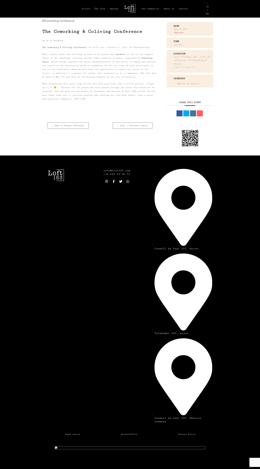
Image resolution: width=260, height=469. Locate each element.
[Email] (200, 113)
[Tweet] (186, 113)
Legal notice (72, 434)
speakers (120, 54)
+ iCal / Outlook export (132, 125)
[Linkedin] (193, 113)
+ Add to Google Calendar (68, 125)
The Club (99, 9)
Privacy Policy (186, 434)
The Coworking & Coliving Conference (64, 47)
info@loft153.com (116, 170)
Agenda (114, 9)
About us (169, 9)
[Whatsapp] (128, 181)
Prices (86, 9)
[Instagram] (106, 181)
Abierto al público (188, 83)
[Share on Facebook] (179, 113)
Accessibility (129, 434)
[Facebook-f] (113, 181)
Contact (183, 9)
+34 (106, 174)
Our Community (150, 9)
